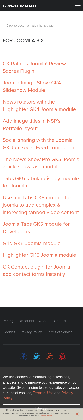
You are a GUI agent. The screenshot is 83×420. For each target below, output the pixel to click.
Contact (60, 321)
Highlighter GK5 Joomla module (39, 255)
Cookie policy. (46, 416)
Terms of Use (43, 393)
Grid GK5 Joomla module (32, 243)
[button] (14, 398)
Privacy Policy (31, 332)
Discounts (26, 321)
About (44, 321)
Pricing (8, 321)
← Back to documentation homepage (28, 25)
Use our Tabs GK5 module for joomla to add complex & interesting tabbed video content (41, 205)
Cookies (9, 332)
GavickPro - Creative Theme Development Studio (20, 6)
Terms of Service (60, 332)
